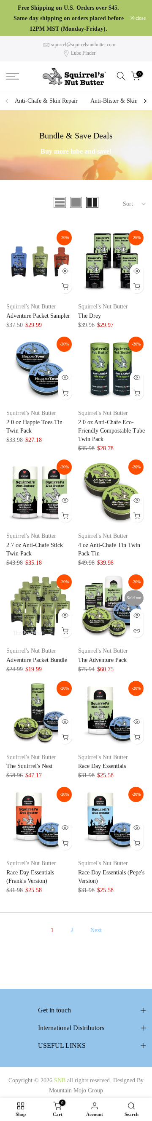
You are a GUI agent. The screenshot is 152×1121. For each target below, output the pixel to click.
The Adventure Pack (102, 660)
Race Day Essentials (102, 766)
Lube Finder (83, 53)
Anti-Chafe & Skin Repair (46, 101)
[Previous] (7, 101)
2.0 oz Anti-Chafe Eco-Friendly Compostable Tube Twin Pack (111, 430)
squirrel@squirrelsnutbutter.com (83, 45)
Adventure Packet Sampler (38, 316)
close (140, 18)
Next (96, 930)
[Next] (145, 101)
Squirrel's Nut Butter (31, 306)
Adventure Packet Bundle (36, 660)
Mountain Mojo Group (76, 1090)
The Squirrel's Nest (29, 766)
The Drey (89, 316)
